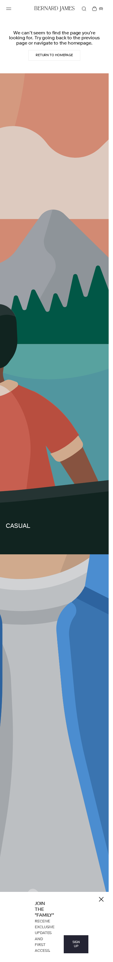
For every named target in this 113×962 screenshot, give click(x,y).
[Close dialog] (101, 899)
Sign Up (76, 944)
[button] (8, 8)
